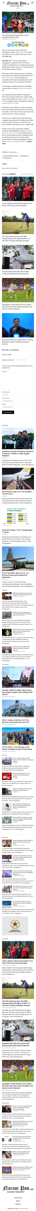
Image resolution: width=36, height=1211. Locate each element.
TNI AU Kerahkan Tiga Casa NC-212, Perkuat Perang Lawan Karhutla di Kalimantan (15, 575)
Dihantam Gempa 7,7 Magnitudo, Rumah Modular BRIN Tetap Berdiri (22, 613)
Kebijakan (18, 1204)
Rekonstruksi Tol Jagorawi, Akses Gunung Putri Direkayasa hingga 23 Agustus (22, 903)
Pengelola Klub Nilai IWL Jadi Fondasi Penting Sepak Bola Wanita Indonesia (15, 272)
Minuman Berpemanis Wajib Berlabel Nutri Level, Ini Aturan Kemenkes (23, 1167)
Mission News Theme (13, 1208)
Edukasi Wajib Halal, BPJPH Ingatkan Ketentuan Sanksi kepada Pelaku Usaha (23, 842)
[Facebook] (9, 45)
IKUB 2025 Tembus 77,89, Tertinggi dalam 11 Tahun (17, 531)
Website (4, 404)
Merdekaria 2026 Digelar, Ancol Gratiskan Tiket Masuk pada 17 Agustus (21, 775)
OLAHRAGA (13, 152)
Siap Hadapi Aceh (24, 156)
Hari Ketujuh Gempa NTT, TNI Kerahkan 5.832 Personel (17, 493)
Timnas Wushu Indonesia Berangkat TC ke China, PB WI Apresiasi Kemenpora (17, 204)
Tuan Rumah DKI (7, 158)
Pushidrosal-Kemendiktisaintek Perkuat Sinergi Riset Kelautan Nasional (21, 648)
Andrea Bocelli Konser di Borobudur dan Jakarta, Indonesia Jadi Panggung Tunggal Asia (23, 872)
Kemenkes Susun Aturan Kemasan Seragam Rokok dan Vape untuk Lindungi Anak (22, 1138)
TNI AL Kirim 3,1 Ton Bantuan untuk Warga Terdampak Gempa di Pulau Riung (17, 748)
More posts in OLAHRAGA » (27, 174)
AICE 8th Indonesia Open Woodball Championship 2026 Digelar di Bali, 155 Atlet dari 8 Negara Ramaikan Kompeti (16, 238)
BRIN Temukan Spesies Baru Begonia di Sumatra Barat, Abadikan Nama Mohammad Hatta (23, 631)
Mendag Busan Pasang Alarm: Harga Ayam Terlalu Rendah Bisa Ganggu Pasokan (23, 887)
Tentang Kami (18, 1198)
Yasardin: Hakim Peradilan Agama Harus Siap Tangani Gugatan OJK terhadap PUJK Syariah (17, 692)
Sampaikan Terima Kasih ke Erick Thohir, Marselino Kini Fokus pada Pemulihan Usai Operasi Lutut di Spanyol (17, 306)
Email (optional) (6, 398)
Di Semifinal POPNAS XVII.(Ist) (10, 156)
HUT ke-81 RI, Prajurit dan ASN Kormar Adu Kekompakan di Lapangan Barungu (23, 759)
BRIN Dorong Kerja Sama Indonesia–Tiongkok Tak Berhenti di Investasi (23, 593)
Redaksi (18, 1201)
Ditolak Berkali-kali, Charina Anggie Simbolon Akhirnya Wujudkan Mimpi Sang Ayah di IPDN (22, 819)
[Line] (23, 45)
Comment (4, 371)
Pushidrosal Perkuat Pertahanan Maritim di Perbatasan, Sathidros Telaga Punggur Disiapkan (18, 453)
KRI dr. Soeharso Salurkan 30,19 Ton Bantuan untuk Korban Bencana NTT (15, 721)
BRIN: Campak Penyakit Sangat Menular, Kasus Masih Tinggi (21, 1152)
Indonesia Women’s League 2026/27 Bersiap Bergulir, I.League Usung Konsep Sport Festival (17, 342)
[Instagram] (19, 45)
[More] (27, 45)
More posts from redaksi (9, 168)
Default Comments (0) (8, 360)
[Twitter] (12, 45)
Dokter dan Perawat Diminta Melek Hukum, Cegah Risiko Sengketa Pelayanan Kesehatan (22, 1107)
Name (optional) (6, 392)
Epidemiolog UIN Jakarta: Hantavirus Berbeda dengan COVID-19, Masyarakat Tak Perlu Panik (23, 1123)
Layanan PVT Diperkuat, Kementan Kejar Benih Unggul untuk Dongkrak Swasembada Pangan (22, 857)
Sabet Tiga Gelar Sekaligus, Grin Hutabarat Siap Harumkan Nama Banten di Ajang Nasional (21, 805)
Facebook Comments (20, 360)
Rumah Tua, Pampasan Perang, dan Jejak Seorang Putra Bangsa (22, 789)
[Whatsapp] (16, 45)
